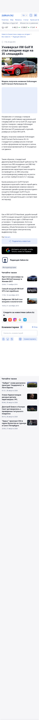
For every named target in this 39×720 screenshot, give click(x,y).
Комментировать (30, 339)
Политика (5, 20)
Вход (35, 327)
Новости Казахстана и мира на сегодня (16, 34)
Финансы (18, 20)
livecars (7, 237)
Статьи (25, 20)
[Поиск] (31, 15)
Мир (11, 20)
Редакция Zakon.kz (19, 37)
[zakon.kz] (8, 15)
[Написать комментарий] (19, 333)
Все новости (6, 37)
